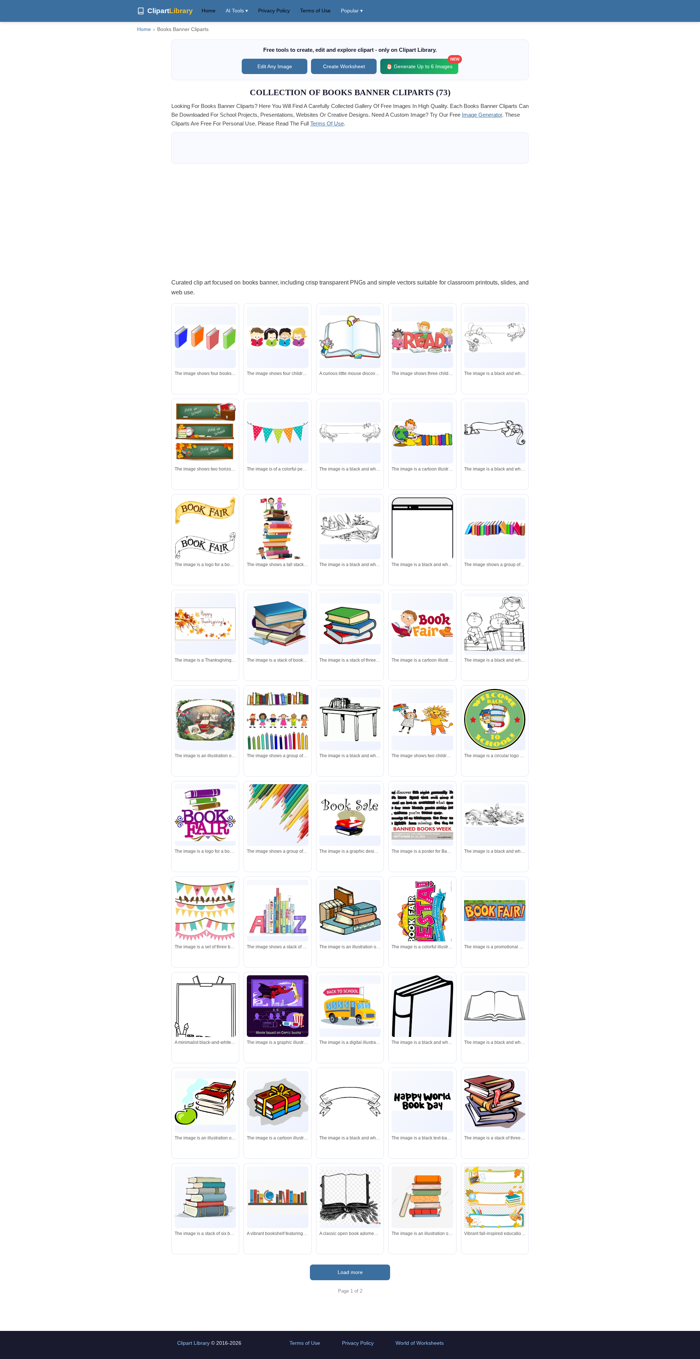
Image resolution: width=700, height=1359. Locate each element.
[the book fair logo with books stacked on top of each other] (205, 815)
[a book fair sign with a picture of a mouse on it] (494, 910)
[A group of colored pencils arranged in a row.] (277, 814)
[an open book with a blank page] (494, 1006)
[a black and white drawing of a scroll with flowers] (494, 814)
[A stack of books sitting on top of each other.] (277, 910)
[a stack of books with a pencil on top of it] (422, 1197)
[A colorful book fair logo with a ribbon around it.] (422, 919)
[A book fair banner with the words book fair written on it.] (205, 528)
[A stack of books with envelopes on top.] (277, 623)
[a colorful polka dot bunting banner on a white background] (277, 432)
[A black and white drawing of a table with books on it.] (350, 719)
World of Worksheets (420, 1343)
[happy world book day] (422, 1102)
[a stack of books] (350, 624)
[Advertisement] (350, 221)
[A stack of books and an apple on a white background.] (205, 1102)
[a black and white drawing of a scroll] (494, 433)
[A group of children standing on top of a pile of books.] (277, 542)
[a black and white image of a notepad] (422, 537)
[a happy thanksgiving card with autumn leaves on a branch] (205, 623)
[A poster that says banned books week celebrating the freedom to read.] (422, 815)
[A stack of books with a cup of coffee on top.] (350, 814)
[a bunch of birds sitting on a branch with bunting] (205, 910)
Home (208, 10)
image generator (482, 115)
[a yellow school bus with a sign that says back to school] (350, 1006)
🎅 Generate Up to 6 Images (422, 64)
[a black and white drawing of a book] (422, 1019)
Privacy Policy (274, 10)
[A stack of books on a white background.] (205, 1197)
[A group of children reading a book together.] (277, 337)
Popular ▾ (352, 10)
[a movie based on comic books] (277, 1006)
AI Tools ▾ (237, 10)
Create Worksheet (344, 66)
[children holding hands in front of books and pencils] (277, 719)
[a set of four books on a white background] (205, 337)
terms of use (327, 123)
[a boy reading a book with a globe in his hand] (422, 433)
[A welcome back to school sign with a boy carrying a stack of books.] (494, 719)
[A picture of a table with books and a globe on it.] (205, 719)
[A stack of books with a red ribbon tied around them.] (494, 1101)
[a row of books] (494, 528)
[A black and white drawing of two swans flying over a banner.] (350, 528)
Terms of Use (315, 10)
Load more (350, 1272)
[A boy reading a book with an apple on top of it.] (422, 624)
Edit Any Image (274, 66)
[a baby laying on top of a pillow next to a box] (494, 337)
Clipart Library (193, 1343)
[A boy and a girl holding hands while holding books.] (422, 719)
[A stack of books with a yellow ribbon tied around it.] (277, 1102)
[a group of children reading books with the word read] (422, 337)
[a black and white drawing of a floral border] (350, 433)
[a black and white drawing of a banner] (350, 1101)
